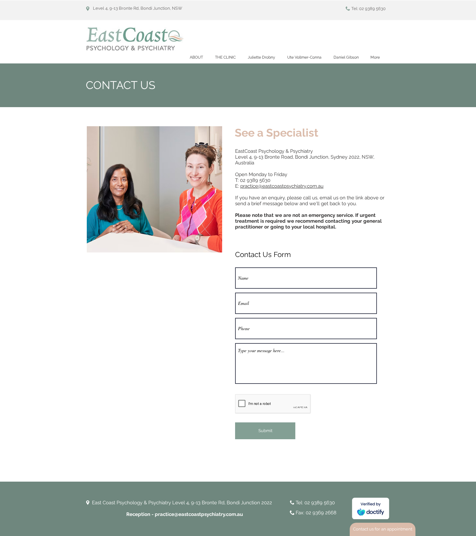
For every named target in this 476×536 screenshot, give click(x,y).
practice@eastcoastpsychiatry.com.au (281, 186)
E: (237, 186)
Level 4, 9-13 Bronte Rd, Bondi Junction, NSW (137, 8)
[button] (225, 57)
